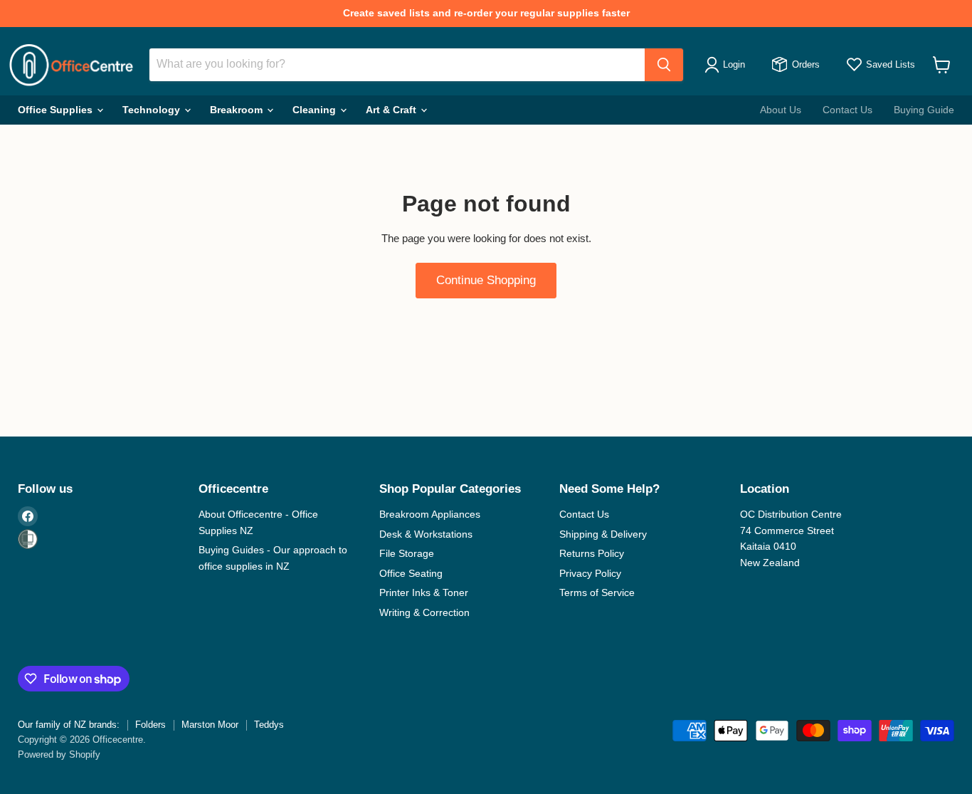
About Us (780, 109)
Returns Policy (591, 553)
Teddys (269, 724)
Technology (152, 109)
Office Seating (411, 573)
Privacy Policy (590, 573)
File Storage (406, 553)
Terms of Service (597, 592)
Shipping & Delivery (603, 534)
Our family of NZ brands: (69, 724)
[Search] (664, 64)
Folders (150, 724)
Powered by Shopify (59, 754)
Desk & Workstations (425, 534)
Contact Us (847, 109)
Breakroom (237, 109)
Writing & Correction (424, 612)
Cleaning (315, 109)
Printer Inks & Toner (423, 592)
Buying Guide (924, 109)
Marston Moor (209, 724)
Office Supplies (56, 109)
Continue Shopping (486, 280)
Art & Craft (392, 109)
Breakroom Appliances (429, 514)
